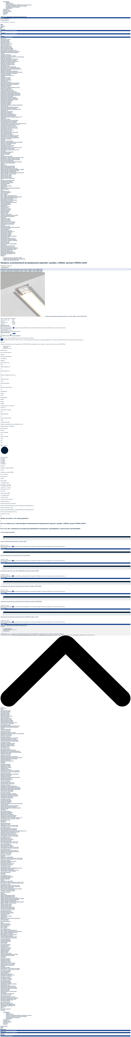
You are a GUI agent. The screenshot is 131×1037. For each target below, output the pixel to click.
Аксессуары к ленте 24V (6, 131)
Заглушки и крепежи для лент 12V (8, 125)
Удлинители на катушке (6, 220)
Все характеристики (5, 325)
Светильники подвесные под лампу (8, 60)
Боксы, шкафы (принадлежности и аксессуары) (11, 196)
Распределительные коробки (7, 182)
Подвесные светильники (6, 57)
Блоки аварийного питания (7, 201)
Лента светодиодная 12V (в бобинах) (9, 121)
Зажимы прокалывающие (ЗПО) (8, 167)
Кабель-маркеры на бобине (7, 198)
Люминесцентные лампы (6, 47)
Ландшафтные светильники (7, 100)
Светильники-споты (5, 65)
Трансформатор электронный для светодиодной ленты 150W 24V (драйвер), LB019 (19, 616)
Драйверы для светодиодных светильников (10, 187)
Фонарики (3, 255)
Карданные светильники (6, 88)
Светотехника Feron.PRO (6, 245)
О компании (6, 9)
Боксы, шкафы (4, 194)
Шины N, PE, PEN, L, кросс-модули (8, 173)
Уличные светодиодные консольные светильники (12, 104)
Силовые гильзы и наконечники (8, 178)
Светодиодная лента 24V (6, 128)
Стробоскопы (3, 244)
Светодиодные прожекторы (7, 111)
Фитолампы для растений (6, 43)
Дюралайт (3, 139)
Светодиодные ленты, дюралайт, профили (10, 116)
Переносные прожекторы (6, 112)
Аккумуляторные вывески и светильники (9, 84)
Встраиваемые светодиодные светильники (10, 51)
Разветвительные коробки (6, 181)
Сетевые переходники (6, 203)
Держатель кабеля (5, 212)
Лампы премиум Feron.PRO (7, 49)
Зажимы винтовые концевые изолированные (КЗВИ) (12, 169)
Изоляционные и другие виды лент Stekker (10, 227)
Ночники (2, 53)
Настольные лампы (5, 44)
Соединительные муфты (6, 185)
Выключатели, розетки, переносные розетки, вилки (12, 157)
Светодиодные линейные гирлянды (9, 236)
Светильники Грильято (6, 86)
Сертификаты (9, 8)
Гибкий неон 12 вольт (5, 119)
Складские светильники (6, 74)
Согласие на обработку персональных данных (16, 5)
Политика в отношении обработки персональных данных (19, 4)
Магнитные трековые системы (7, 63)
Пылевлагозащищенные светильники (9, 73)
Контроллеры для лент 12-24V (7, 145)
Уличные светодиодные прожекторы (9, 108)
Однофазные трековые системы (8, 62)
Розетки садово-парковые (6, 230)
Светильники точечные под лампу (8, 55)
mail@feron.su (6, 630)
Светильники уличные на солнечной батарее (11, 109)
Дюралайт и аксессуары (6, 138)
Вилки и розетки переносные (7, 160)
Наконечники (3, 165)
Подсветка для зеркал (5, 78)
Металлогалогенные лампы (7, 48)
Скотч (2, 190)
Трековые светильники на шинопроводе (9, 61)
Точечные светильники (6, 54)
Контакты (5, 13)
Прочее (2, 254)
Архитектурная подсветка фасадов (8, 97)
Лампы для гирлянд (5, 42)
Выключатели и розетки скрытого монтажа (10, 158)
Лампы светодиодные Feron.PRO (8, 246)
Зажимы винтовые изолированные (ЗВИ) (10, 170)
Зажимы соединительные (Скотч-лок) (9, 168)
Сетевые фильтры (5, 229)
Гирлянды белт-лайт (5, 241)
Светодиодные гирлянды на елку (8, 238)
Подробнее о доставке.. (6, 484)
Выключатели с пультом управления (9, 199)
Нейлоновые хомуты (5, 206)
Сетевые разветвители (6, 204)
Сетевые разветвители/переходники (9, 202)
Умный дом (3, 150)
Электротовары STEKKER (6, 253)
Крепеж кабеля (4, 205)
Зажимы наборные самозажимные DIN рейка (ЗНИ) (12, 172)
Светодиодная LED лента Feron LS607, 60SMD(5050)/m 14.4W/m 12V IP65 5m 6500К (20, 570)
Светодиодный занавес (6, 234)
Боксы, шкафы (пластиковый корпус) (9, 195)
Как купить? (5, 12)
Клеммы (2, 163)
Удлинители (3, 217)
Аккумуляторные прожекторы (7, 113)
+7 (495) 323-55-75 (5, 20)
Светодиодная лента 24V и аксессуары (9, 127)
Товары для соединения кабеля (8, 162)
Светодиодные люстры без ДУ (7, 148)
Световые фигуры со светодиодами (9, 243)
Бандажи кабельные (5, 210)
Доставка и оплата (7, 11)
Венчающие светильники (6, 102)
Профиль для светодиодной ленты (8, 143)
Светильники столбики (6, 103)
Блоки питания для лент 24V (7, 130)
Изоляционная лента (5, 191)
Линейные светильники (6, 69)
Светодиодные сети (5, 237)
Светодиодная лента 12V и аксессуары (9, 120)
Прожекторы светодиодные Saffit (8, 252)
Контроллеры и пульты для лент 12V (9, 126)
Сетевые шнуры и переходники (8, 222)
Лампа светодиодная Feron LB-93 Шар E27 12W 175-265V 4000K (15, 555)
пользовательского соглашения (45, 635)
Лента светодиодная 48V (6, 133)
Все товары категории (5, 710)
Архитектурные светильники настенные (9, 99)
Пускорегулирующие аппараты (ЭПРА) (9, 215)
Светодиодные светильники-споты (8, 66)
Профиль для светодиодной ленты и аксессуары (11, 142)
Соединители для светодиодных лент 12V (10, 124)
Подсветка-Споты (4, 80)
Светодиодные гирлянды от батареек (9, 240)
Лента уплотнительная (6, 192)
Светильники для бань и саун (7, 75)
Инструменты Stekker (5, 226)
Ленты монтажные (5, 189)
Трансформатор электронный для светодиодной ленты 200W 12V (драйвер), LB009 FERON (21, 601)
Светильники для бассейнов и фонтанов (10, 107)
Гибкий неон (3, 118)
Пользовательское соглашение (13, 7)
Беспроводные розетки (6, 153)
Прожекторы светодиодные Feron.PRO (9, 248)
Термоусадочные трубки (6, 175)
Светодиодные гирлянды (6, 232)
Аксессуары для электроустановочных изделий (11, 161)
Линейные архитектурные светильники (9, 98)
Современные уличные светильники (9, 91)
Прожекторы (3, 110)
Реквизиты (8, 2)
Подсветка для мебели (6, 77)
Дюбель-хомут (4, 186)
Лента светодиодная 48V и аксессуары (9, 132)
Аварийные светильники (6, 85)
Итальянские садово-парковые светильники (10, 95)
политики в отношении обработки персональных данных (24, 635)
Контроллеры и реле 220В (6, 156)
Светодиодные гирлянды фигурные (9, 239)
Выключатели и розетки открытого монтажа (10, 159)
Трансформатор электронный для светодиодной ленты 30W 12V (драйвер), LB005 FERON (21, 586)
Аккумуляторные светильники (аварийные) (10, 83)
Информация (6, 1)
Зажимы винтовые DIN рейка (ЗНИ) (8, 171)
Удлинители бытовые (5, 218)
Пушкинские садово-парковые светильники (10, 92)
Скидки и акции (6, 10)
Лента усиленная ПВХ (5, 228)
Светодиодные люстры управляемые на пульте (11, 147)
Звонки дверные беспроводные (8, 216)
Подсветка (3, 76)
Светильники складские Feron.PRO (8, 249)
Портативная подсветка (6, 81)
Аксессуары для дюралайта (7, 140)
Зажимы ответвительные (6, 177)
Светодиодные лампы (5, 39)
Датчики (2, 155)
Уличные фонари (4, 106)
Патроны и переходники (6, 214)
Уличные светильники (5, 89)
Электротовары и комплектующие (8, 149)
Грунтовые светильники (6, 101)
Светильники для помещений (7, 50)
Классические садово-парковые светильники (11, 94)
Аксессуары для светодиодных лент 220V (10, 137)
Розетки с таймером (5, 154)
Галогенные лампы (5, 40)
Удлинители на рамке (5, 219)
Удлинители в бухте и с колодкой (8, 221)
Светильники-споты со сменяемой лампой (10, 67)
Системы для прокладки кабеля (8, 180)
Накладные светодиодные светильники (9, 52)
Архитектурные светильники (7, 96)
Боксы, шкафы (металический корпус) (9, 197)
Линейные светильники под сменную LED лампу (11, 72)
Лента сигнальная (5, 193)
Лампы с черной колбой (6, 45)
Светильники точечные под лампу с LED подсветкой (12, 56)
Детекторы (3, 225)
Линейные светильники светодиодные (9, 71)
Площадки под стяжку (5, 209)
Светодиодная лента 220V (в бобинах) (9, 136)
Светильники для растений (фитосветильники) (11, 68)
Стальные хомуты (5, 207)
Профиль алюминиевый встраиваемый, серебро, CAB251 (14, 541)
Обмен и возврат (10, 3)
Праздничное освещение (6, 231)
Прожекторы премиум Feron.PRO (8, 115)
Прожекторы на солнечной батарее (8, 114)
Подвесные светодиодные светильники (9, 59)
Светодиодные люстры (6, 146)
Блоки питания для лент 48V (7, 134)
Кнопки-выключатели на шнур (7, 224)
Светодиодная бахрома (6, 233)
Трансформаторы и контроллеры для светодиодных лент (13, 123)
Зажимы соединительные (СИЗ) (8, 166)
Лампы (2, 38)
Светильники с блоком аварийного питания (10, 87)
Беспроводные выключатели (7, 151)
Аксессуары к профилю (6, 144)
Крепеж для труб (4, 213)
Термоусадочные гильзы (6, 174)
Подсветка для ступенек (6, 79)
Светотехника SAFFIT (5, 250)
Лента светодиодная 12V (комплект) (9, 122)
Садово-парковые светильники (7, 90)
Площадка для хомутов (6, 208)
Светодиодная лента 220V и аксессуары (10, 135)
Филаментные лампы (5, 41)
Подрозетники (4, 184)
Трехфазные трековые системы (8, 64)
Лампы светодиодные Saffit (7, 251)
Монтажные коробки (5, 183)
